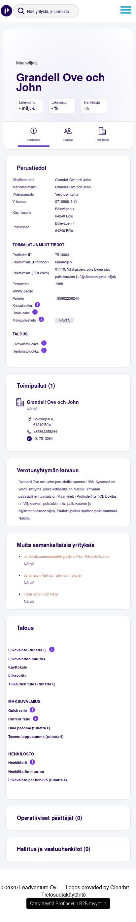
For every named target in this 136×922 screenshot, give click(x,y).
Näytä (64, 320)
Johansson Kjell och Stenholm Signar (53, 575)
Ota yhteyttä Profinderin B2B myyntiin (68, 903)
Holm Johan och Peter (41, 594)
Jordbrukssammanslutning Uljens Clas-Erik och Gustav (66, 556)
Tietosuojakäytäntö (63, 894)
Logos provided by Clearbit (97, 887)
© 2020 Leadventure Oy (28, 887)
